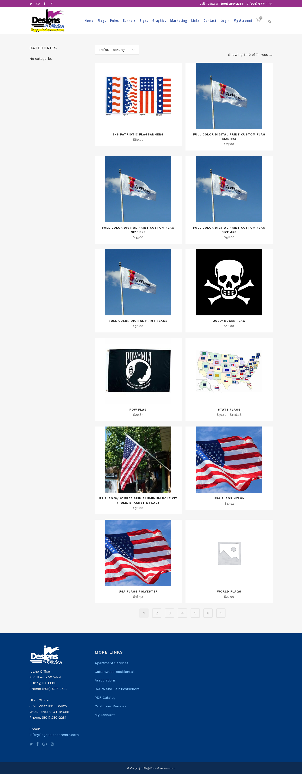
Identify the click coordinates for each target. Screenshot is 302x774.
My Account (105, 715)
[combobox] (117, 50)
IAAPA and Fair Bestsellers (117, 689)
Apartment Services (111, 663)
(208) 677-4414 (261, 3)
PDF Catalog (105, 697)
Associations (105, 680)
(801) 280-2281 (232, 3)
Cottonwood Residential (114, 672)
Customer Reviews (110, 706)
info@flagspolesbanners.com (54, 735)
